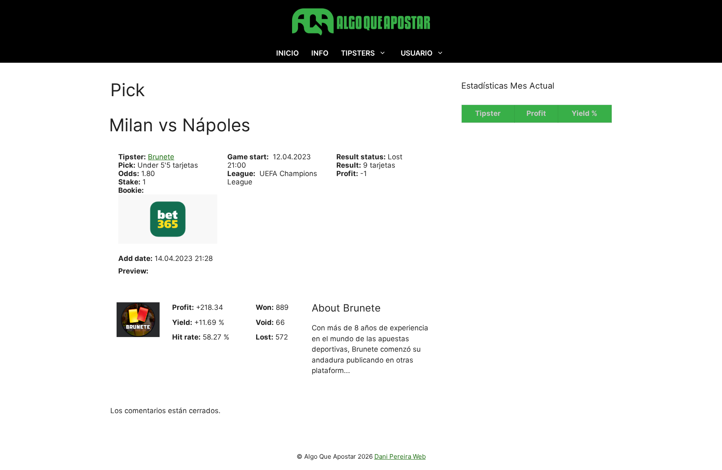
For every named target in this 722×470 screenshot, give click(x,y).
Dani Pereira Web (400, 456)
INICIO (287, 53)
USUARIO (416, 53)
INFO (319, 53)
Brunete (161, 157)
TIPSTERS (358, 53)
